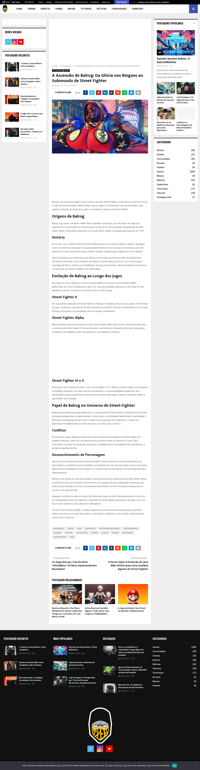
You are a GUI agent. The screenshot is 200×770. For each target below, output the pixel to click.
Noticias (101, 9)
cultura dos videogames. (109, 528)
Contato (49, 2)
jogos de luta (81, 533)
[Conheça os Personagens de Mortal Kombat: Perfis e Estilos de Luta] (186, 113)
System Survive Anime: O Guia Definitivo (173, 60)
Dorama (161, 163)
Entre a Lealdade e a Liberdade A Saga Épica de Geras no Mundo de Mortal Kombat (131, 651)
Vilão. (72, 537)
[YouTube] (109, 749)
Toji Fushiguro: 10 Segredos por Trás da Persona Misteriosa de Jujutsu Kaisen (82, 680)
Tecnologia (162, 189)
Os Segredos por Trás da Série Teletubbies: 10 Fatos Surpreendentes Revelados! (74, 565)
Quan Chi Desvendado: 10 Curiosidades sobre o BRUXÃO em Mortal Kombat (132, 670)
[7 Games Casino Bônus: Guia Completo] (12, 66)
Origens (115, 533)
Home (40, 2)
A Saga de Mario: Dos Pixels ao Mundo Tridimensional (132, 609)
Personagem (127, 533)
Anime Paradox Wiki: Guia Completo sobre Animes (30, 81)
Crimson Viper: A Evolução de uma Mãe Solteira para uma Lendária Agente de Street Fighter (128, 565)
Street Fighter (59, 537)
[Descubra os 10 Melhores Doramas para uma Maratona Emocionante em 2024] (166, 113)
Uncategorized (164, 197)
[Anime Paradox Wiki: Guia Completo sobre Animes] (12, 82)
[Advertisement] (100, 43)
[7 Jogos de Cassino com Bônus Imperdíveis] (12, 117)
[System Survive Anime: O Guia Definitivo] (176, 42)
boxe (79, 528)
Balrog (71, 528)
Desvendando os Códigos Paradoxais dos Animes (29, 99)
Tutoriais (86, 9)
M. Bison (105, 533)
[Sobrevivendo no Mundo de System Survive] (166, 88)
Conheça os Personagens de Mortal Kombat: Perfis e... (184, 126)
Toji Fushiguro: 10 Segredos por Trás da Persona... (185, 100)
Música (160, 176)
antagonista (58, 528)
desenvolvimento (131, 528)
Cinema (31, 9)
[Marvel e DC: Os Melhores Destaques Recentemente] (110, 688)
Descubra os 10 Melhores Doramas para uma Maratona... (166, 126)
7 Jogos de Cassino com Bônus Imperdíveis (31, 115)
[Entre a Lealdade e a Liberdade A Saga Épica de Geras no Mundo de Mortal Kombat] (110, 650)
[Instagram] (100, 749)
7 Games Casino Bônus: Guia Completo (153, 2)
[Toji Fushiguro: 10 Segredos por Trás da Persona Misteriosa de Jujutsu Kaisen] (186, 88)
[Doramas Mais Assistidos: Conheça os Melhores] (12, 132)
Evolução (57, 533)
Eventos (45, 9)
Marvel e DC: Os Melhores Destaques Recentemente (130, 686)
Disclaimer (94, 2)
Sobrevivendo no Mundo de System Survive (165, 100)
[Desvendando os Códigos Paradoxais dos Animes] (12, 99)
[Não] (196, 765)
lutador (94, 533)
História (68, 533)
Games (59, 9)
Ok (174, 765)
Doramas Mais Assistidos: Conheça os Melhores (31, 131)
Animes (160, 150)
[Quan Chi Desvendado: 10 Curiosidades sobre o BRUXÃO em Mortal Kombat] (110, 670)
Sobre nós (106, 2)
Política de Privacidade (64, 2)
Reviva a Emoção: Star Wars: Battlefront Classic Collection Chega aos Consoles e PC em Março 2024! (67, 612)
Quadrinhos (162, 184)
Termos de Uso (82, 2)
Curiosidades (119, 9)
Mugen (71, 9)
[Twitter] (90, 749)
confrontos (90, 528)
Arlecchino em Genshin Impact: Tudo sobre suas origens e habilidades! (97, 611)
